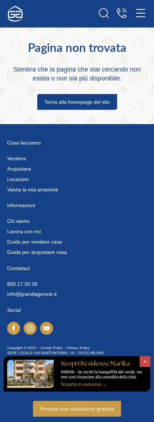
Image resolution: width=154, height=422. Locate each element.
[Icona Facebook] (13, 328)
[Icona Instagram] (30, 328)
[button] (145, 361)
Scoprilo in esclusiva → (83, 384)
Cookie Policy (51, 348)
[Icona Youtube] (46, 328)
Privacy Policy (78, 348)
